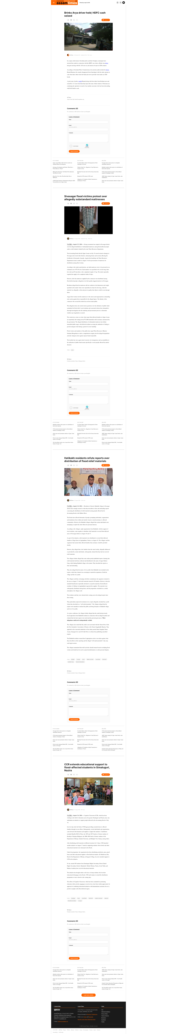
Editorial (77, 1030)
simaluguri (73, 898)
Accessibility (55, 1032)
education (106, 898)
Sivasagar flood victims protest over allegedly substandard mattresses (111, 163)
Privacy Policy (104, 1013)
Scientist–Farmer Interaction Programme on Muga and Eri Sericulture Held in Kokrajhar (112, 749)
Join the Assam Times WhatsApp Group (86, 1019)
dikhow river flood (90, 659)
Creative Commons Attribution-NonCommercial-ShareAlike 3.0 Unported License (63, 1015)
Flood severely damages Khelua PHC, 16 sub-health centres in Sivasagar (63, 438)
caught (80, 81)
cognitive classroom (98, 898)
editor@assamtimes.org (63, 1021)
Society (81, 1030)
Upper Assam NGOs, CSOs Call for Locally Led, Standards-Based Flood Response (62, 163)
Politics (68, 1030)
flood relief (104, 659)
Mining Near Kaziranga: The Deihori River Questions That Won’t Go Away (63, 172)
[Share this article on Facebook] (71, 20)
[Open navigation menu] (53, 2)
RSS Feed (60, 1030)
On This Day (61, 1032)
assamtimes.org (62, 1018)
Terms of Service (105, 1015)
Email (73, 126)
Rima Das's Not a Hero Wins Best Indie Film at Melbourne (62, 176)
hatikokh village (71, 661)
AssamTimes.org (57, 1013)
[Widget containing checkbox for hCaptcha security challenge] (79, 146)
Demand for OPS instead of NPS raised (85, 176)
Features (91, 1030)
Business (72, 1030)
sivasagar (78, 659)
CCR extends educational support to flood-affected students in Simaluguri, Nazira (111, 172)
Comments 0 (106, 20)
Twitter (85, 1017)
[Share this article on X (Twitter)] (74, 20)
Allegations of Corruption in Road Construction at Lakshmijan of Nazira (87, 180)
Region (64, 1030)
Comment (71, 132)
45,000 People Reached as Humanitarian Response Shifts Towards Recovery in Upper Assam (64, 181)
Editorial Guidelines (105, 1011)
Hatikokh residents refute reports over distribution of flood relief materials (112, 168)
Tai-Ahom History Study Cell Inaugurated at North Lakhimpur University (87, 163)
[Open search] (120, 2)
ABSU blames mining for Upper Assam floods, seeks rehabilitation (112, 176)
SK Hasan (72, 238)
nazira (72, 350)
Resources (103, 1017)
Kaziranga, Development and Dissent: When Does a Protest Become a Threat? (63, 168)
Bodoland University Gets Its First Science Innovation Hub (88, 172)
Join (102, 1009)
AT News (71, 55)
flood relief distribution (80, 661)
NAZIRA (69, 244)
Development (85, 1030)
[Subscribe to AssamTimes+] (123, 2)
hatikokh (72, 659)
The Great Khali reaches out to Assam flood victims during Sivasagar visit (63, 443)
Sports (95, 1030)
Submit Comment (74, 151)
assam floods (98, 659)
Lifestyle (98, 1030)
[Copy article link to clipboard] (77, 20)
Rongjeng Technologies (92, 1014)
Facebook (91, 1017)
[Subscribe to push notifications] (117, 2)
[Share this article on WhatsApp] (68, 20)
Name (70, 119)
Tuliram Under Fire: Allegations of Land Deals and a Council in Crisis (87, 168)
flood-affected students (72, 900)
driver (106, 63)
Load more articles (88, 995)
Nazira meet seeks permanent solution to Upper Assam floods (112, 181)
